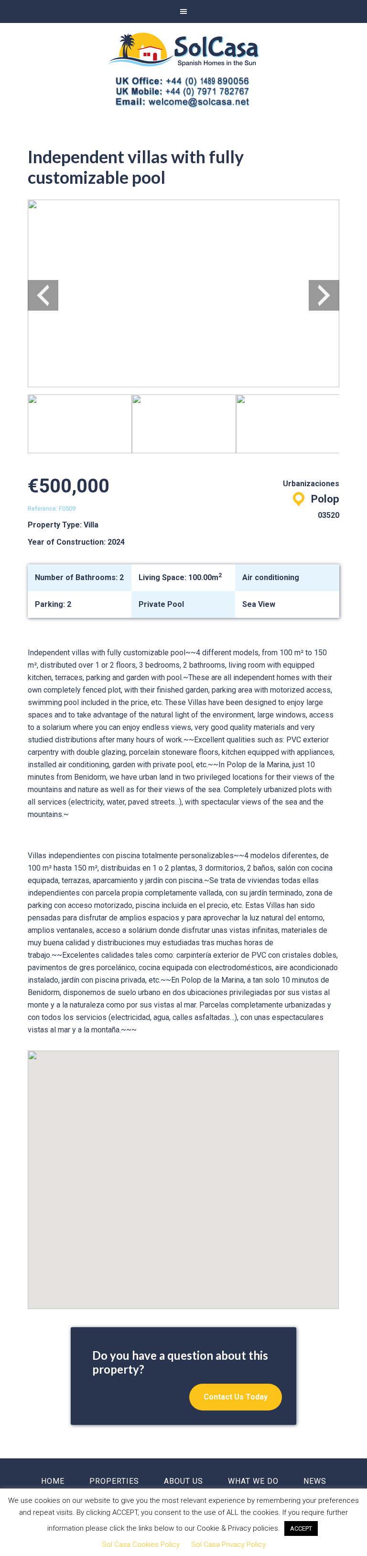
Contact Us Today (236, 1396)
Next (324, 295)
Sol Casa (183, 49)
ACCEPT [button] (301, 1528)
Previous (43, 295)
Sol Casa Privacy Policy (228, 1544)
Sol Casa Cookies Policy (141, 1544)
